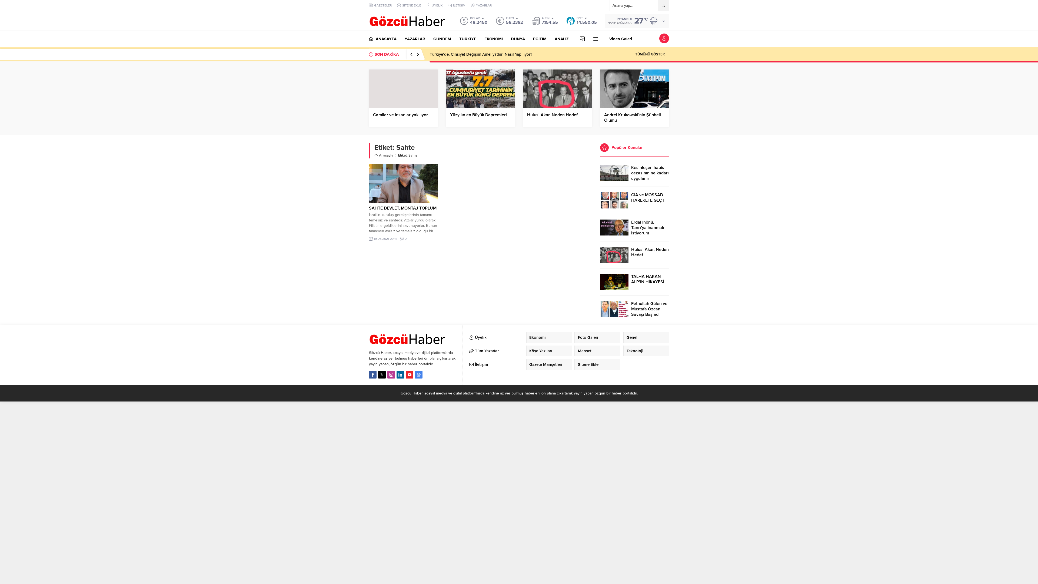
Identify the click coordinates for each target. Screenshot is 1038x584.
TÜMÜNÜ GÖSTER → (652, 54)
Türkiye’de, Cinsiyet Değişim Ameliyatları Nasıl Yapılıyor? (481, 54)
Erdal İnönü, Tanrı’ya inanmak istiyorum (647, 228)
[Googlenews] (418, 375)
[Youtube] (409, 375)
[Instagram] (391, 375)
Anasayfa (386, 155)
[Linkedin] (400, 375)
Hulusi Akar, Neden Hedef (552, 115)
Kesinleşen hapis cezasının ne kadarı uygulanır (650, 173)
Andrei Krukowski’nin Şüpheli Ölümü (632, 117)
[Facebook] (373, 375)
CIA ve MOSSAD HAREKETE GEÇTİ (648, 197)
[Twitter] (382, 375)
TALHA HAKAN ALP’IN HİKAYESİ (647, 279)
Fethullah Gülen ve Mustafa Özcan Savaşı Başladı (649, 309)
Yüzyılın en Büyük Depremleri (478, 115)
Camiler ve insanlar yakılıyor (400, 115)
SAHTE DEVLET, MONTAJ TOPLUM (403, 208)
